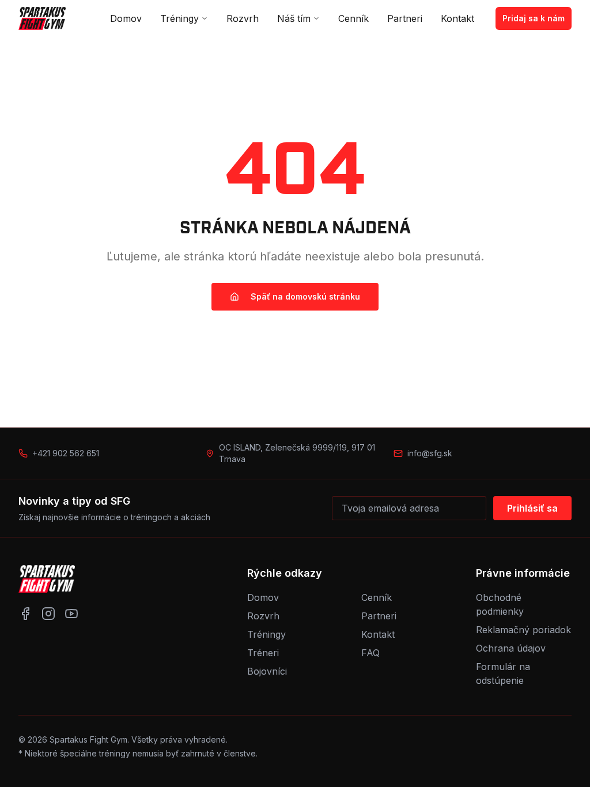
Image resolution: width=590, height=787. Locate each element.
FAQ (370, 653)
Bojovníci (267, 671)
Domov (126, 18)
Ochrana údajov (511, 648)
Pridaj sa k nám (533, 18)
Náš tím (294, 18)
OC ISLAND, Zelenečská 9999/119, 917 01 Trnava (297, 453)
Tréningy (179, 18)
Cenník (353, 18)
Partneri (404, 18)
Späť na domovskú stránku (305, 296)
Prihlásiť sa (532, 508)
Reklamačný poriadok (523, 629)
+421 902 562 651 (65, 453)
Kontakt (457, 18)
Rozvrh (242, 18)
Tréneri (263, 653)
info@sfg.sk (429, 453)
